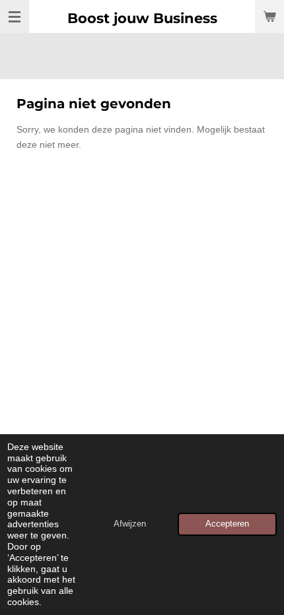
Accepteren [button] (227, 524)
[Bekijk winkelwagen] (269, 16)
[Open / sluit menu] (14, 16)
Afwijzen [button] (130, 524)
